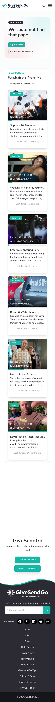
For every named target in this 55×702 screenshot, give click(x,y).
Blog (27, 629)
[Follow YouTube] (41, 621)
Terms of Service (27, 682)
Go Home (18, 44)
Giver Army (27, 653)
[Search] (44, 5)
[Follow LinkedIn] (34, 621)
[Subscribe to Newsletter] (46, 610)
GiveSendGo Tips (27, 670)
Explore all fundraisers (23, 83)
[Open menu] (50, 5)
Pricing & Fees (27, 676)
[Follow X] (27, 621)
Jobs (27, 635)
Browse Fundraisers (23, 51)
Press (27, 641)
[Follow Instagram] (48, 621)
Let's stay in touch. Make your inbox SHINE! (27, 603)
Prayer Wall (27, 664)
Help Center (27, 647)
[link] (27, 119)
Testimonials (27, 658)
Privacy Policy (27, 687)
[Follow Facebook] (20, 621)
